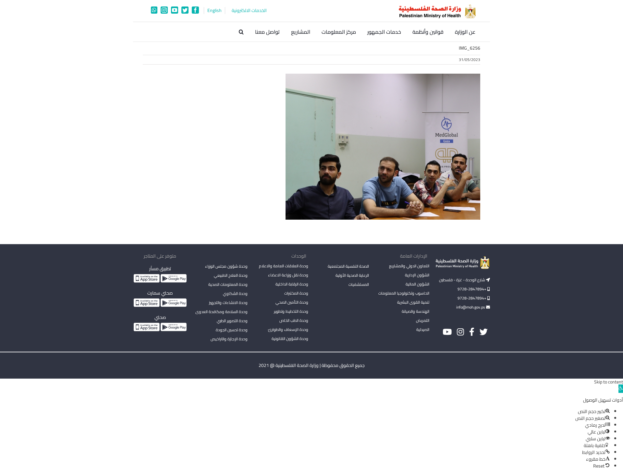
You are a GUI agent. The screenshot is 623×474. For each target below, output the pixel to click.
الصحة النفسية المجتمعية (348, 266)
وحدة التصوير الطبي (232, 320)
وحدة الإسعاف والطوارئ (288, 329)
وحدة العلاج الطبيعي (231, 275)
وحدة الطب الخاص (293, 320)
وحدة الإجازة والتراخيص (229, 339)
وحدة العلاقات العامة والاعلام (283, 266)
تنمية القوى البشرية (413, 302)
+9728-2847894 (472, 289)
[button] (241, 32)
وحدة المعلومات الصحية (228, 284)
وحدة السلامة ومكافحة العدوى (221, 311)
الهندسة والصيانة (415, 311)
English (214, 10)
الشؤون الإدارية (417, 275)
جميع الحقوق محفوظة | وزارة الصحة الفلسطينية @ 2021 (312, 365)
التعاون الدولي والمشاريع (409, 266)
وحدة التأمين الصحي (291, 302)
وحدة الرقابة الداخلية (291, 284)
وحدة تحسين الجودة (232, 330)
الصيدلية (422, 329)
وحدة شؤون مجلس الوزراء (226, 266)
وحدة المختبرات (296, 293)
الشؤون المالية (417, 284)
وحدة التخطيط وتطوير (291, 311)
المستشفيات (358, 284)
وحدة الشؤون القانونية (290, 338)
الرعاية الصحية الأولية (352, 275)
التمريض (422, 320)
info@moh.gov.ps (471, 307)
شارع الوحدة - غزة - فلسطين (462, 280)
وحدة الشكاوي (235, 293)
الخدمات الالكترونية (249, 10)
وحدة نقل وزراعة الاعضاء (288, 275)
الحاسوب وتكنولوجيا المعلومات (403, 293)
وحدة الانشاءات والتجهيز (228, 302)
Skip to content (608, 382)
